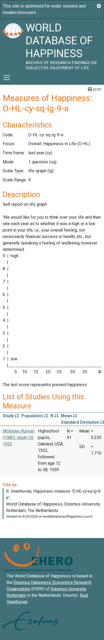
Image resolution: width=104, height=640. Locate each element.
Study (9, 415)
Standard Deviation (80, 422)
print (96, 89)
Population (32, 415)
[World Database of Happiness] (13, 44)
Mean (67, 415)
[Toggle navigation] (7, 77)
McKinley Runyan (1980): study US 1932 (18, 438)
